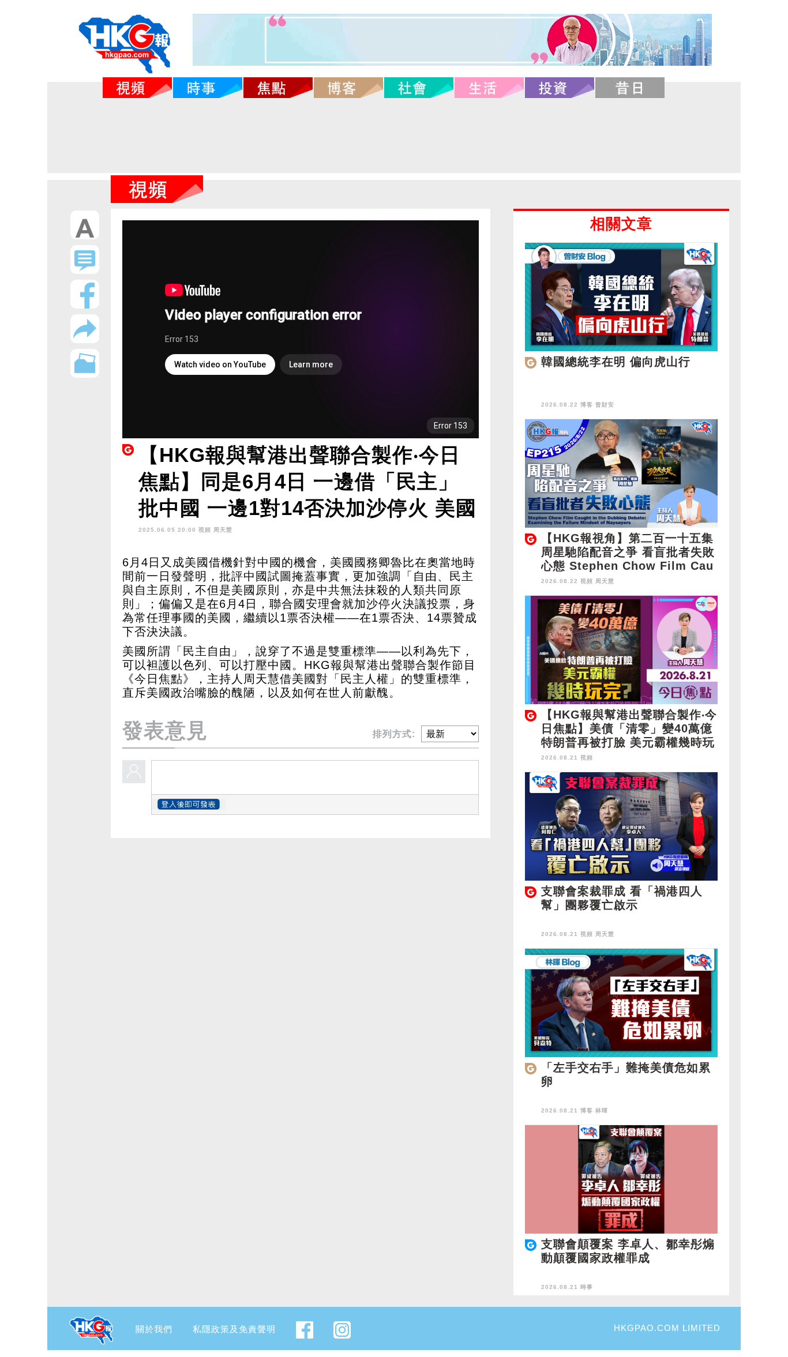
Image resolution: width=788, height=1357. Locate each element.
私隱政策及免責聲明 (234, 1329)
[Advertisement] (394, 135)
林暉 (601, 1110)
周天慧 (222, 530)
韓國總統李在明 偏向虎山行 (616, 361)
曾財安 (604, 404)
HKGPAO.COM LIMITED (667, 1328)
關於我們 (154, 1329)
